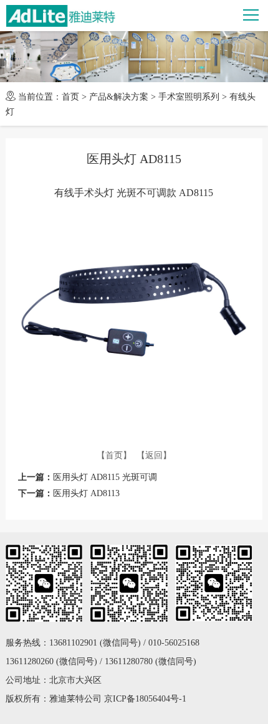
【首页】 (114, 455)
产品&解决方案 (118, 96)
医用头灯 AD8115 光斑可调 (105, 477)
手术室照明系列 (188, 96)
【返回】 (153, 455)
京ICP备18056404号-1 (145, 698)
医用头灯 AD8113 (86, 493)
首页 (70, 96)
